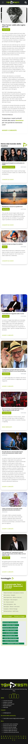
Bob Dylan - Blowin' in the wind (11, 606)
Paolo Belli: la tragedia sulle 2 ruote (13, 313)
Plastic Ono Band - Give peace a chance (14, 592)
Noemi (5, 247)
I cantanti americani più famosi (11, 732)
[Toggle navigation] (3, 2)
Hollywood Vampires (8, 167)
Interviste (5, 707)
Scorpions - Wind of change (10, 609)
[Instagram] (15, 696)
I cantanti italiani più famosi (10, 729)
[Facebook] (10, 696)
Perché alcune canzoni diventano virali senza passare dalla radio (12, 452)
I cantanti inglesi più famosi (10, 730)
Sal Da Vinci (6, 558)
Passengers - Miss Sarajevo (10, 599)
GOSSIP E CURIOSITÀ (9, 130)
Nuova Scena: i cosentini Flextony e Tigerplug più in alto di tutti (13, 409)
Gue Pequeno (6, 413)
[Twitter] (17, 696)
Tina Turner (6, 29)
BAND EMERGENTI (7, 427)
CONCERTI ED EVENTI (8, 179)
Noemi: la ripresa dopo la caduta (12, 244)
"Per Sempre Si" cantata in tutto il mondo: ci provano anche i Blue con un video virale (14, 554)
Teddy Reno (6, 374)
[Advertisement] (14, 280)
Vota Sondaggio (7, 616)
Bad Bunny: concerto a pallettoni (12, 206)
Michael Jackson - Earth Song (11, 611)
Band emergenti (7, 705)
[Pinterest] (13, 696)
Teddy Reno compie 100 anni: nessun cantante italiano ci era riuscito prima (14, 370)
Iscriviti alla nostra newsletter (10, 724)
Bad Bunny (6, 209)
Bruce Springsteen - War (10, 604)
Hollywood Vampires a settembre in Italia (13, 163)
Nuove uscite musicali (8, 704)
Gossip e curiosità (7, 702)
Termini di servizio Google (9, 727)
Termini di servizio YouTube (10, 725)
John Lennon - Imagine (9, 595)
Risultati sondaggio (19, 616)
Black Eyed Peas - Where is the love (13, 597)
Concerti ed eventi (7, 700)
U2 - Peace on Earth (9, 602)
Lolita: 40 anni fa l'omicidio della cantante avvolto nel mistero (12, 509)
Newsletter (20, 120)
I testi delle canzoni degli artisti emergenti (13, 718)
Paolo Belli (6, 316)
